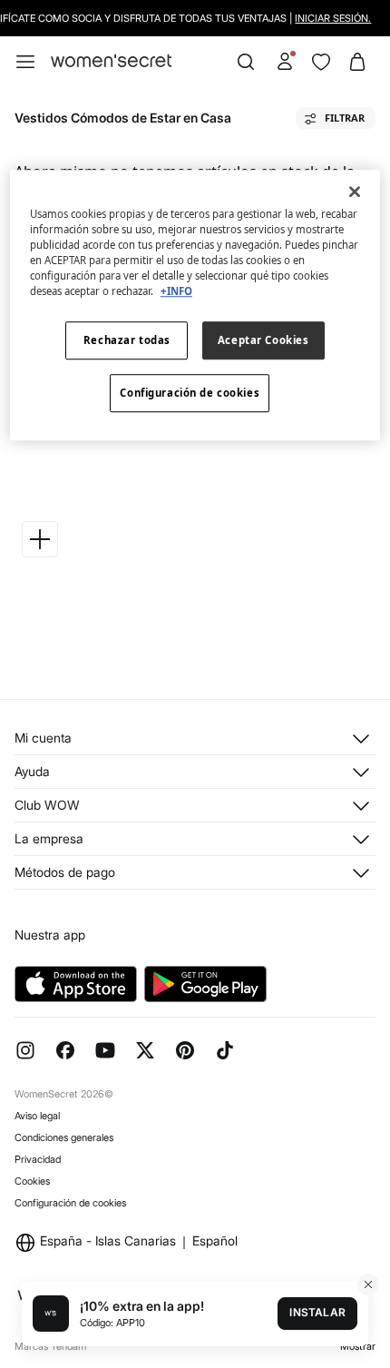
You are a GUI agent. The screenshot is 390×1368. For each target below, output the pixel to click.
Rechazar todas (127, 341)
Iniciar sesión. (332, 18)
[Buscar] (245, 62)
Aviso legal (37, 1115)
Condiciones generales (64, 1137)
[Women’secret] (111, 61)
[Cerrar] (355, 192)
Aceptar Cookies (263, 341)
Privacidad (38, 1159)
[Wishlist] (321, 61)
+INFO (176, 292)
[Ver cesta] (357, 62)
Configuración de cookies (70, 1202)
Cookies (32, 1181)
